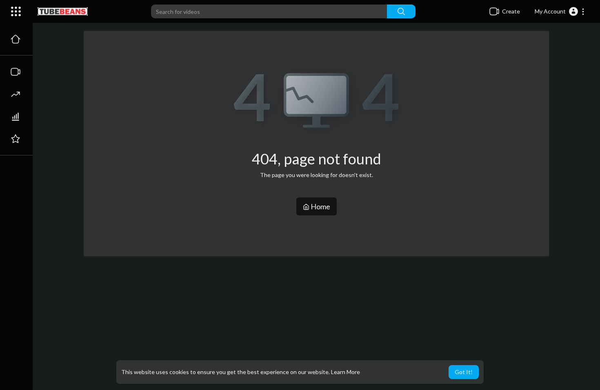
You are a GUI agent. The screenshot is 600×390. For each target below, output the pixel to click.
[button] (559, 11)
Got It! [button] (464, 371)
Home (319, 206)
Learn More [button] (345, 371)
